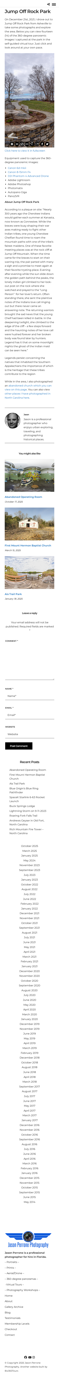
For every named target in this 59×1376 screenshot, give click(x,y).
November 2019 (29, 1028)
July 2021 (29, 937)
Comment (11, 641)
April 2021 (29, 951)
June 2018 (29, 1072)
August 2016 (29, 1144)
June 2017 (29, 1101)
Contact (10, 1334)
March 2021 (29, 956)
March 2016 (29, 1163)
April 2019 (30, 1043)
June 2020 (29, 999)
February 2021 (29, 961)
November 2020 (29, 975)
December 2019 (29, 1024)
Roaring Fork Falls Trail (23, 815)
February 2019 (29, 1052)
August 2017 (29, 1091)
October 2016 (29, 1134)
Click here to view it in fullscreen (25, 150)
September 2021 (29, 927)
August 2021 (29, 932)
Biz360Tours (11, 1370)
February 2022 (30, 903)
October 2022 (29, 884)
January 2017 (30, 1120)
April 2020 (29, 1009)
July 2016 (29, 1149)
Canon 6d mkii (17, 168)
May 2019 (29, 1038)
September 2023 (29, 870)
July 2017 (29, 1096)
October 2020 (29, 980)
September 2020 (29, 985)
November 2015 (29, 1182)
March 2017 (29, 1115)
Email (9, 707)
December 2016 (29, 1125)
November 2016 (29, 1129)
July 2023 (29, 874)
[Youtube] (29, 1357)
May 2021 (29, 947)
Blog (8, 1312)
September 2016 (29, 1139)
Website (10, 727)
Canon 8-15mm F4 (19, 172)
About (9, 1301)
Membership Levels (17, 1323)
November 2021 (29, 918)
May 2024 (29, 860)
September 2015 (29, 1192)
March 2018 (29, 1081)
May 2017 (29, 1105)
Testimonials (12, 1318)
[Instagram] (33, 1357)
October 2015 (29, 1187)
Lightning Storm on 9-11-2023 (27, 810)
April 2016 (30, 1158)
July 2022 (29, 894)
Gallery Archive (14, 1306)
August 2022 (29, 889)
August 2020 (29, 990)
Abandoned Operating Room (23, 496)
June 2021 (29, 942)
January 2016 (29, 1173)
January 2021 (30, 966)
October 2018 (29, 1062)
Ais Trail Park (13, 594)
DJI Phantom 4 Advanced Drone (28, 176)
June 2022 (29, 899)
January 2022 (29, 908)
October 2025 (29, 846)
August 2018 (29, 1067)
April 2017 (29, 1110)
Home (9, 1295)
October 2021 (29, 923)
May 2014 (29, 1202)
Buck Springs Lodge (22, 806)
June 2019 (29, 1033)
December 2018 (29, 1057)
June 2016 (29, 1153)
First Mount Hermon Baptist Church (28, 545)
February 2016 (29, 1168)
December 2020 (29, 971)
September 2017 (29, 1086)
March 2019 (29, 1048)
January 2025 (29, 855)
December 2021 (29, 913)
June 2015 (29, 1197)
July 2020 (30, 995)
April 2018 (30, 1077)
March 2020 (29, 1014)
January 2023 (29, 879)
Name (9, 688)
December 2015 (29, 1177)
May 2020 (29, 1004)
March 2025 (29, 850)
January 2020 (29, 1019)
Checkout (11, 1329)
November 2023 (30, 865)
